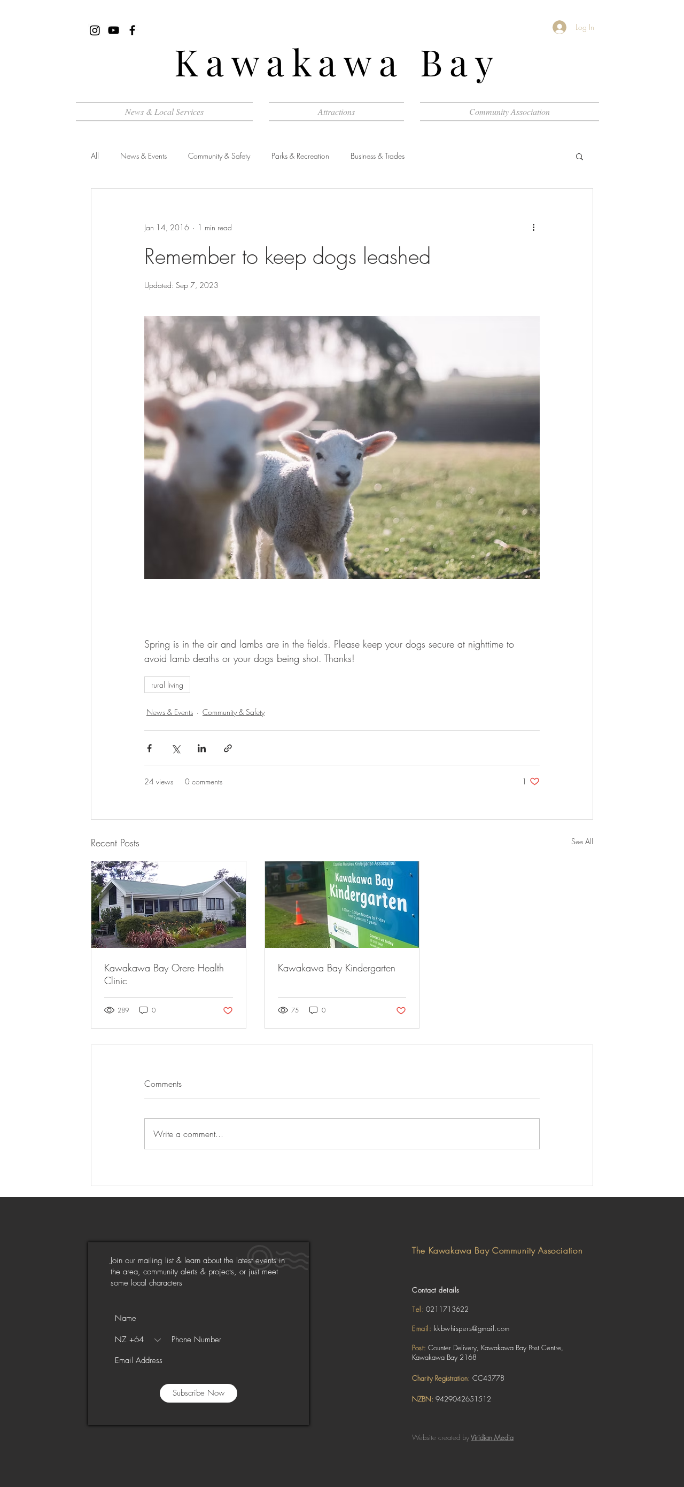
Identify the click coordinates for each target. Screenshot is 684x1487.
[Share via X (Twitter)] (175, 748)
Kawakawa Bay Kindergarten (336, 967)
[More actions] (533, 227)
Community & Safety (219, 156)
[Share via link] (228, 748)
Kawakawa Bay (337, 61)
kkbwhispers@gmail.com (472, 1328)
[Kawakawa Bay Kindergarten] (342, 904)
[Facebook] (132, 30)
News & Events (143, 156)
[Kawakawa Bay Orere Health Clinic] (168, 904)
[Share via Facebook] (149, 748)
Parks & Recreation (300, 156)
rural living (167, 685)
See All (582, 841)
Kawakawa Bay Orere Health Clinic (164, 974)
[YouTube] (113, 30)
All (95, 156)
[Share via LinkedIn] (202, 748)
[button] (336, 111)
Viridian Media (492, 1437)
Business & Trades (378, 156)
